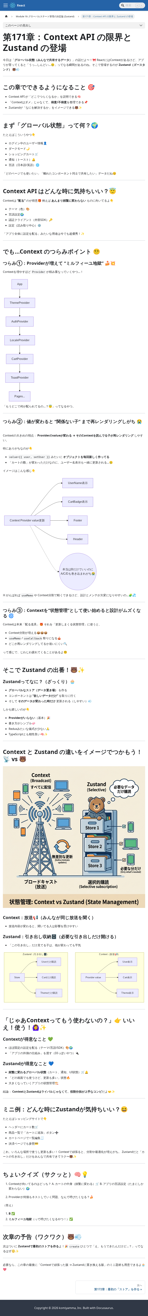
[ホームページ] (6, 16)
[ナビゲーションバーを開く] (5, 5)
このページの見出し (18, 25)
